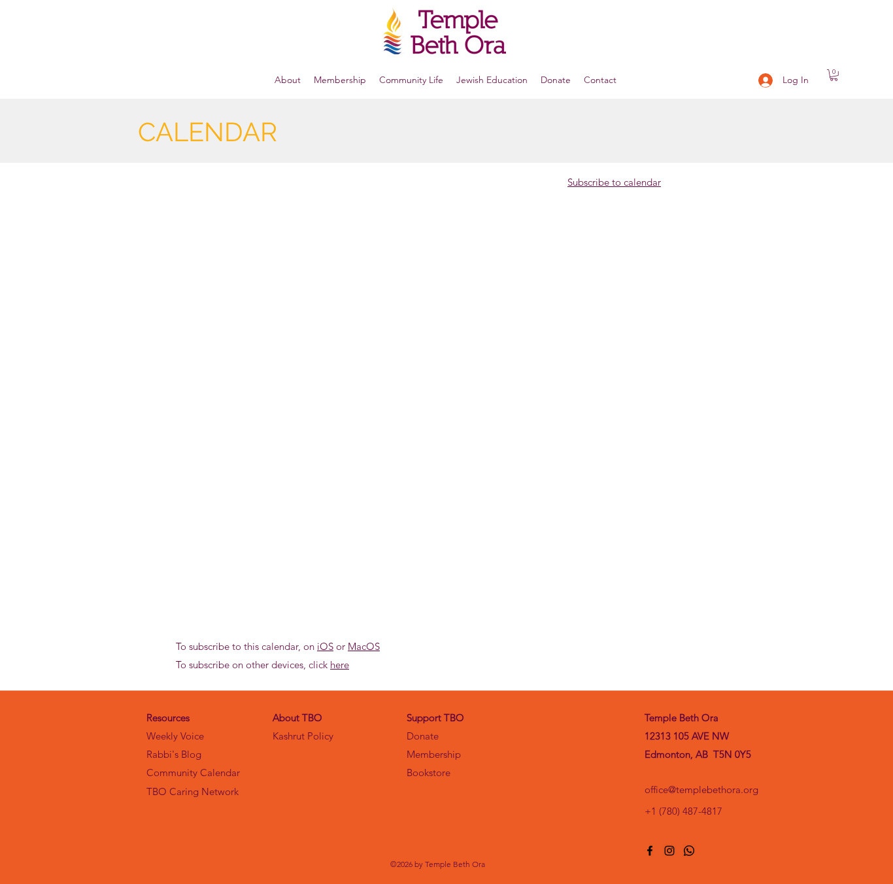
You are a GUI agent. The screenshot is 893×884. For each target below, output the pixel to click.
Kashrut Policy (303, 736)
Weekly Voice (175, 736)
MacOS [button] (364, 646)
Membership (434, 754)
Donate (423, 736)
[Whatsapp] (689, 850)
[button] (287, 80)
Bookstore (428, 772)
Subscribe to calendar (614, 182)
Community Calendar (193, 772)
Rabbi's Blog (173, 754)
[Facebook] (649, 850)
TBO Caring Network (192, 791)
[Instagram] (669, 850)
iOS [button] (325, 646)
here (339, 664)
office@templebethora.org (701, 789)
